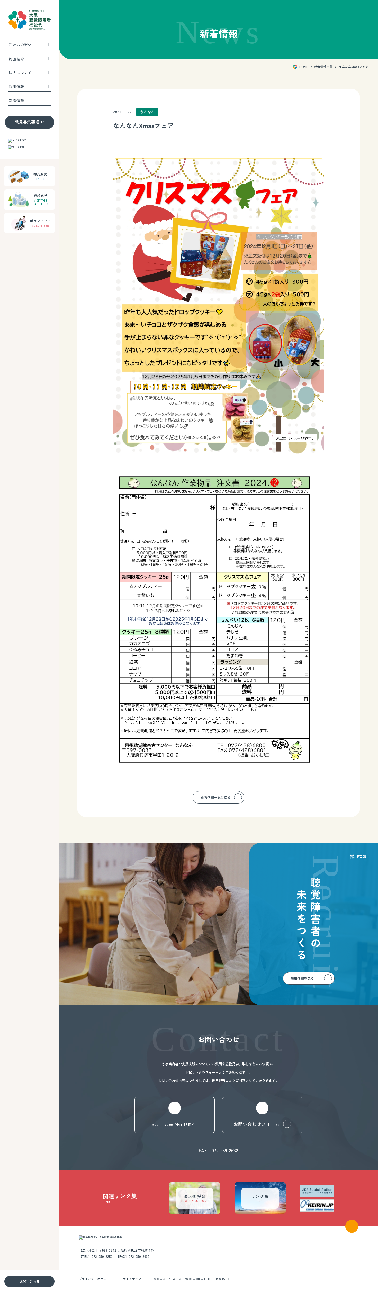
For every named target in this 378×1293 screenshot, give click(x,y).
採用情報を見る (302, 978)
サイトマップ (132, 1279)
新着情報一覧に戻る (216, 797)
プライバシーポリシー (94, 1279)
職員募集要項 (27, 122)
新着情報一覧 (323, 67)
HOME (303, 67)
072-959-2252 (102, 1256)
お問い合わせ (30, 1281)
